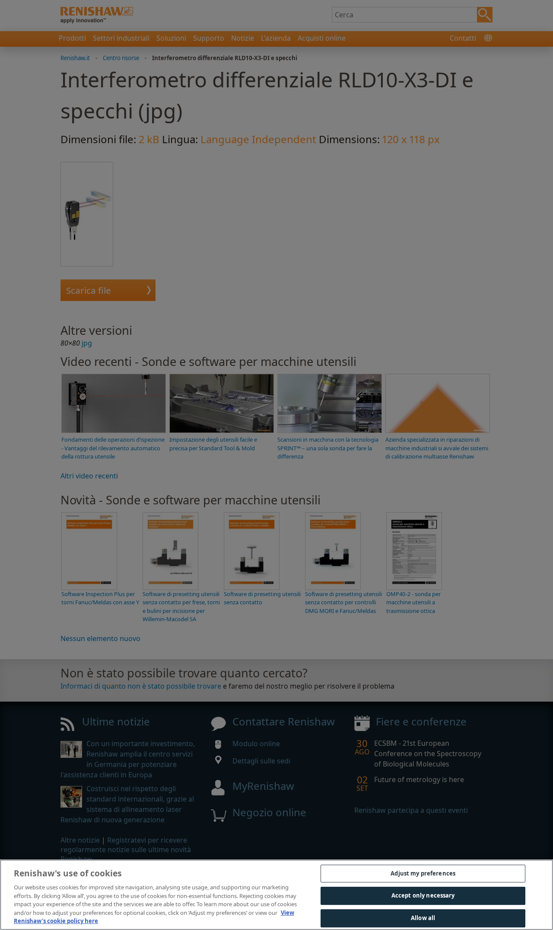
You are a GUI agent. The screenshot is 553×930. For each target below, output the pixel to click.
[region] (276, 894)
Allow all (423, 918)
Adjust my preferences (423, 873)
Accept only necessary (423, 895)
